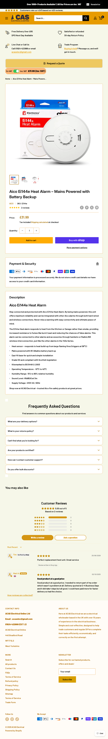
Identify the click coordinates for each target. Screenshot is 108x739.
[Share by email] (97, 207)
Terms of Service (13, 677)
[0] (100, 18)
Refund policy (11, 681)
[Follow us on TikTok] (17, 719)
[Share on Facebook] (82, 207)
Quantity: (13, 230)
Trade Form (10, 702)
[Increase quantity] (36, 230)
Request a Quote (56, 63)
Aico (11, 203)
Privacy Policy (11, 685)
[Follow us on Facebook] (7, 719)
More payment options (77, 247)
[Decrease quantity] (22, 230)
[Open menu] (6, 18)
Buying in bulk (70, 48)
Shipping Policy (12, 689)
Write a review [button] (37, 537)
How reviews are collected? (20, 595)
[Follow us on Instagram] (12, 719)
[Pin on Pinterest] (87, 207)
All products (11, 664)
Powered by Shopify (13, 731)
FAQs (7, 672)
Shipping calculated (39, 222)
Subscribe (67, 679)
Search (8, 659)
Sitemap (9, 693)
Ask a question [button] (70, 537)
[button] (39, 517)
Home (7, 79)
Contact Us (10, 668)
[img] (43, 556)
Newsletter (95, 4)
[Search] (85, 18)
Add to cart (31, 240)
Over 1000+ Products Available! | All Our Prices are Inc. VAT (54, 4)
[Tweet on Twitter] (92, 207)
